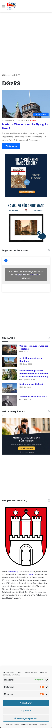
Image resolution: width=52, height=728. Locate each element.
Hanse (30, 574)
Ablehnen (26, 710)
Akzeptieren (26, 703)
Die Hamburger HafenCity (32, 384)
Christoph (8, 120)
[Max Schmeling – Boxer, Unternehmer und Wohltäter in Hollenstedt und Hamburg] (9, 374)
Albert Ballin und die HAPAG (33, 396)
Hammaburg (13, 571)
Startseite (8, 75)
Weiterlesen (11, 146)
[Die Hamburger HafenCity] (9, 388)
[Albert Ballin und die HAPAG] (9, 400)
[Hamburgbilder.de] (11, 6)
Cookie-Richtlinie (12, 724)
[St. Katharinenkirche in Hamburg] (9, 362)
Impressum (43, 724)
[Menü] (3, 7)
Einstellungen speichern (26, 718)
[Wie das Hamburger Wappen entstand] (9, 350)
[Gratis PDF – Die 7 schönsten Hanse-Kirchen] (26, 175)
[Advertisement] (26, 41)
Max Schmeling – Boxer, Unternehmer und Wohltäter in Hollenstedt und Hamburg (33, 373)
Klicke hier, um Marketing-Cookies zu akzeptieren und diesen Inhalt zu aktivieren (26, 274)
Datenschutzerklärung (28, 724)
